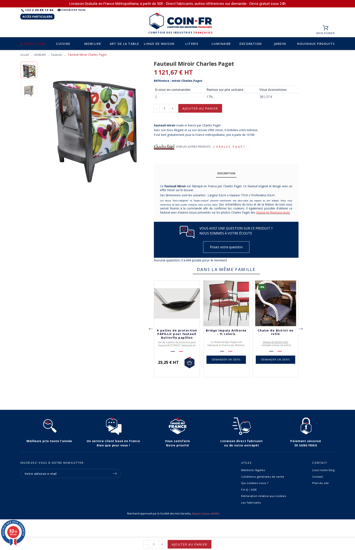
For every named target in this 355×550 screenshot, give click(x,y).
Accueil (24, 55)
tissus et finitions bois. (273, 212)
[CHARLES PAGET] (164, 147)
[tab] (226, 174)
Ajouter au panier (200, 108)
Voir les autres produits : (194, 146)
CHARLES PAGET (229, 147)
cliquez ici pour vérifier (205, 513)
